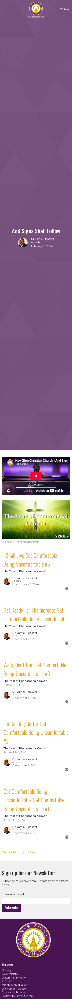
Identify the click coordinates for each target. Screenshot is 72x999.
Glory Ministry (10, 974)
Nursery (6, 970)
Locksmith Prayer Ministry (18, 996)
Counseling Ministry (14, 992)
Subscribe (12, 907)
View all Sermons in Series (19, 852)
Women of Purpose (14, 988)
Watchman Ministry (14, 977)
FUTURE (7, 981)
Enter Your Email (13, 894)
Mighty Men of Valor (14, 985)
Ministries (7, 965)
